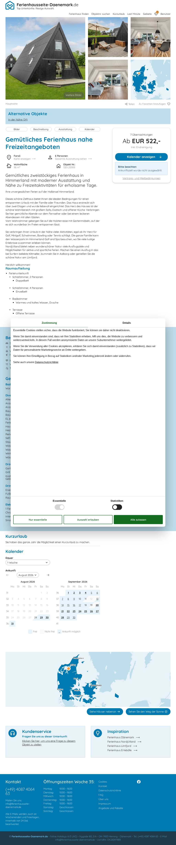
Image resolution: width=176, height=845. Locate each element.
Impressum (104, 803)
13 (97, 598)
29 (41, 617)
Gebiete (147, 13)
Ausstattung (65, 129)
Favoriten (157, 12)
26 (91, 611)
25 (85, 611)
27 (97, 611)
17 (80, 605)
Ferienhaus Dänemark (120, 737)
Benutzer (165, 13)
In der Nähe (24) (18, 119)
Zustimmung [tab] (49, 322)
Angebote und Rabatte (110, 808)
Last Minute (133, 13)
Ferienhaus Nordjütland (121, 741)
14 (63, 605)
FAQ (100, 794)
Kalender (90, 129)
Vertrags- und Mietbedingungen (141, 178)
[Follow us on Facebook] (139, 782)
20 (97, 605)
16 (74, 605)
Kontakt (102, 786)
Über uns (103, 799)
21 (62, 611)
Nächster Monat (48, 575)
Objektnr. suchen (100, 13)
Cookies (102, 781)
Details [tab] (127, 322)
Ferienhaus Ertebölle (119, 750)
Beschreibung (40, 129)
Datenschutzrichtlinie (109, 790)
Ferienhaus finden (79, 13)
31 (12, 623)
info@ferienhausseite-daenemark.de (17, 805)
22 (68, 611)
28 (62, 617)
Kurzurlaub (119, 13)
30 (47, 617)
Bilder (17, 129)
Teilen (131, 104)
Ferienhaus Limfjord (119, 746)
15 (68, 605)
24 (80, 611)
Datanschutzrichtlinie (46, 362)
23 (74, 611)
